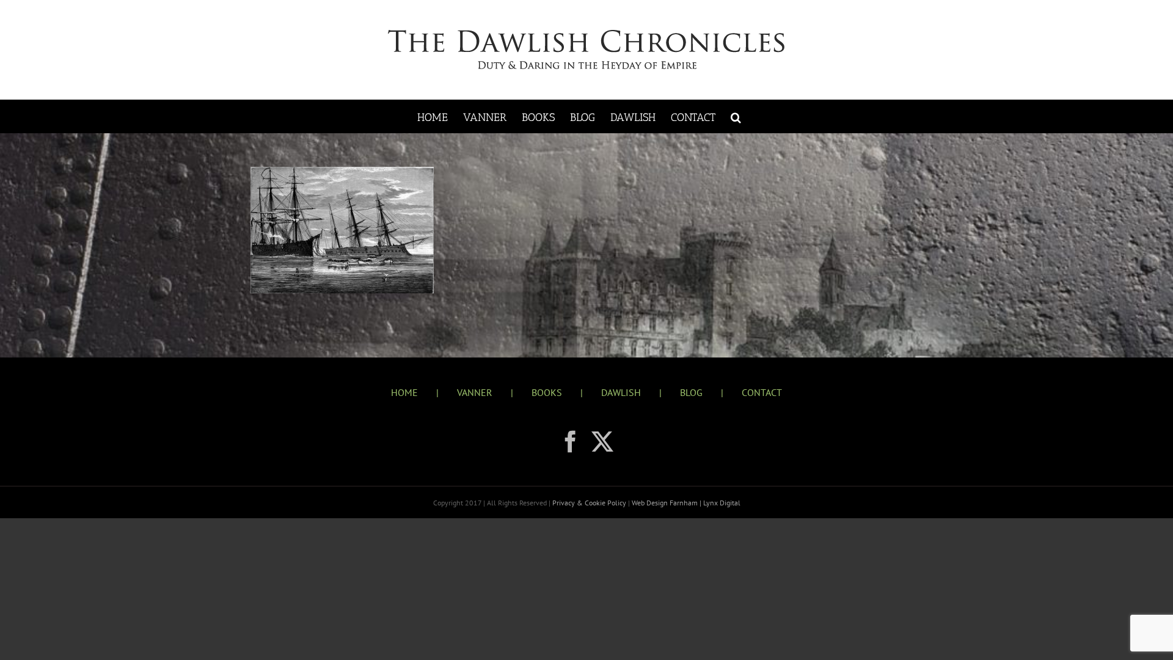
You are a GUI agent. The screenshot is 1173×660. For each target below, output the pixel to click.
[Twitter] (602, 442)
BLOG (691, 392)
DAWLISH (621, 392)
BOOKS (547, 392)
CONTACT (762, 392)
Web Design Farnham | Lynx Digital (685, 502)
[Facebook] (571, 442)
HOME (404, 392)
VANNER (474, 392)
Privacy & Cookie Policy (590, 502)
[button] (736, 116)
